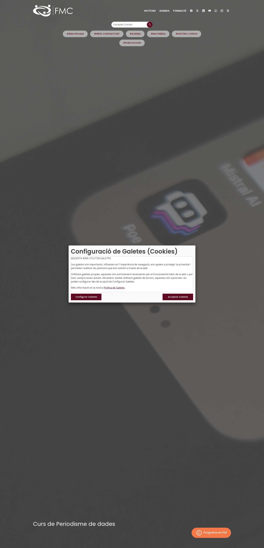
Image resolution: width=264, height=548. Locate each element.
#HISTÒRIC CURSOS (186, 33)
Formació (179, 11)
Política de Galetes (114, 287)
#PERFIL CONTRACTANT (107, 33)
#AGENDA (135, 33)
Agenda (164, 11)
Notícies (150, 11)
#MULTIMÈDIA (158, 33)
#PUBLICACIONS (132, 42)
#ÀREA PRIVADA (75, 33)
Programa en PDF (215, 532)
